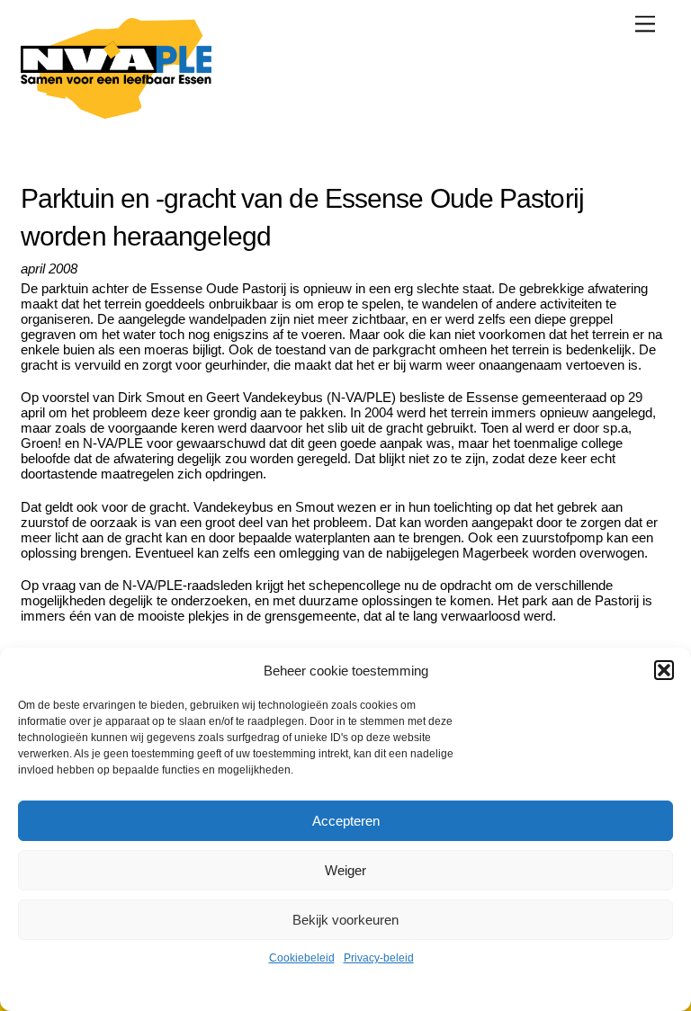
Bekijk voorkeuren (345, 919)
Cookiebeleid (302, 958)
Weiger (345, 870)
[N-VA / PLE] (116, 111)
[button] (664, 670)
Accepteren (346, 820)
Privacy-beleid (379, 958)
